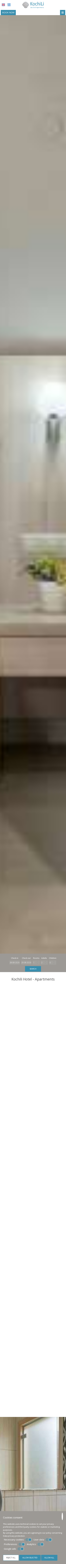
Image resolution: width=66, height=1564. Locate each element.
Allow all (49, 1557)
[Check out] (26, 962)
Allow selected (29, 1557)
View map (9, 1053)
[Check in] (14, 962)
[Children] (52, 962)
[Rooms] (36, 962)
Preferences (10, 1544)
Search (33, 969)
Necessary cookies (14, 1539)
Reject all (11, 1557)
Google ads (10, 1548)
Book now (8, 12)
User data (38, 1539)
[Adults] (44, 962)
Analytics (31, 1544)
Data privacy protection (14, 1535)
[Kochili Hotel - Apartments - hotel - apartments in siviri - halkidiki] (33, 4)
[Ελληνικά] (9, 5)
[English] (3, 5)
